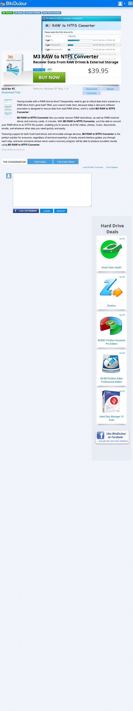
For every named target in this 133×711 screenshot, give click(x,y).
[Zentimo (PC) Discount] (111, 286)
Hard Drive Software (51, 12)
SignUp (60, 211)
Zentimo (111, 305)
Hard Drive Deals (112, 229)
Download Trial (11, 92)
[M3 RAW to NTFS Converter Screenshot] (8, 102)
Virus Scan (92, 93)
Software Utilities (32, 12)
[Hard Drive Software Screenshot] (8, 108)
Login (46, 211)
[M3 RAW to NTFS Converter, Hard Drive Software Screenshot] (8, 115)
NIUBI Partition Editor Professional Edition (111, 380)
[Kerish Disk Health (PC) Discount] (111, 248)
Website (110, 88)
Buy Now (49, 77)
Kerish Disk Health (111, 267)
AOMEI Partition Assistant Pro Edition (111, 341)
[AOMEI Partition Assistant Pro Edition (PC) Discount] (111, 324)
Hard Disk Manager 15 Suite (111, 418)
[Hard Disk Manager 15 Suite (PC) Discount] (111, 400)
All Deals (19, 12)
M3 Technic (7, 12)
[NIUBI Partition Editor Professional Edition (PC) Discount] (111, 362)
